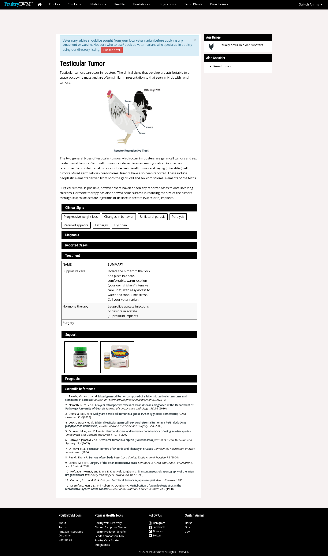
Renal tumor (222, 66)
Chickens (74, 4)
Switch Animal (309, 4)
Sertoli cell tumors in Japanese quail (133, 480)
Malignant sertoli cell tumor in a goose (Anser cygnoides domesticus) (135, 414)
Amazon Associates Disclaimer (71, 533)
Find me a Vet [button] (111, 50)
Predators (140, 4)
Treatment (72, 255)
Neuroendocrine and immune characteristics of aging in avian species (148, 431)
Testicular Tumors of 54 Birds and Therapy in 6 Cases (120, 448)
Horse (188, 523)
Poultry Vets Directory (108, 523)
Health (119, 4)
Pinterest (158, 531)
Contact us (65, 540)
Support (70, 334)
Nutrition (97, 4)
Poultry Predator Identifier (111, 531)
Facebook (158, 527)
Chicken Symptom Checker (111, 527)
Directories (218, 4)
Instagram (158, 523)
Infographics (167, 4)
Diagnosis (72, 235)
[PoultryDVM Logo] (18, 4)
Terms (63, 527)
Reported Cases (76, 245)
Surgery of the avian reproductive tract (113, 463)
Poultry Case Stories (107, 540)
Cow (187, 531)
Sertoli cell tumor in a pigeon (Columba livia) (126, 440)
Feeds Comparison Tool (109, 536)
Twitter (156, 535)
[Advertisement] (122, 21)
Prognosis (72, 378)
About (62, 523)
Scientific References (80, 389)
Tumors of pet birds (101, 457)
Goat (188, 527)
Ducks (53, 4)
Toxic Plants (193, 4)
